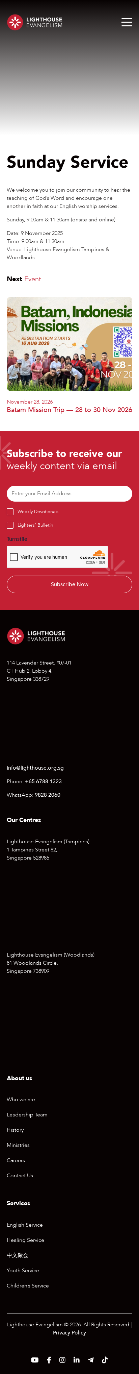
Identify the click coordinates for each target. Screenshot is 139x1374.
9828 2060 (47, 795)
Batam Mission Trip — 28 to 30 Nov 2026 (69, 409)
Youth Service (23, 1270)
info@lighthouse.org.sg (35, 768)
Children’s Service (28, 1285)
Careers (16, 1160)
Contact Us (20, 1175)
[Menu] (126, 22)
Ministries (18, 1145)
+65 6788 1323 (43, 781)
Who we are (21, 1099)
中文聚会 (17, 1255)
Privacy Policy (69, 1332)
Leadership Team (27, 1114)
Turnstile (17, 539)
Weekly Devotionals (38, 511)
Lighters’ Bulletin (35, 525)
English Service (25, 1225)
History (15, 1130)
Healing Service (25, 1240)
